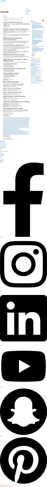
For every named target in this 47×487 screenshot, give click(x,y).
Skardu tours (14, 124)
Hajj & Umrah (28, 10)
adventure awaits (5, 117)
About (27, 13)
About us (1, 148)
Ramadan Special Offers (33, 75)
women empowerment (24, 126)
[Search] (43, 20)
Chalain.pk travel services (24, 118)
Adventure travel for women (12, 117)
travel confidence (26, 125)
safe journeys (22, 123)
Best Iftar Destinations (38, 58)
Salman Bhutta (7, 25)
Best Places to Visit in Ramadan (34, 59)
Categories (33, 53)
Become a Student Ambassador (4, 151)
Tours (27, 9)
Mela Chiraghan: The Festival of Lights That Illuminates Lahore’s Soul (38, 26)
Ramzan (41, 76)
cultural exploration (19, 119)
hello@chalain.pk (3, 1)
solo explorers (22, 124)
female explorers (23, 120)
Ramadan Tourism (37, 75)
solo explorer (18, 124)
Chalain (17, 118)
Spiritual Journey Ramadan (33, 80)
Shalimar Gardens (38, 78)
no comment (6, 27)
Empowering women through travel (11, 120)
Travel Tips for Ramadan (33, 81)
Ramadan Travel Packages (38, 76)
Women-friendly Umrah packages (7, 127)
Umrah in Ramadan (37, 81)
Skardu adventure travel (8, 124)
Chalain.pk (7, 115)
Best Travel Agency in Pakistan (36, 60)
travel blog (22, 125)
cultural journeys (24, 119)
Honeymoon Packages (3, 145)
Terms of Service (17, 484)
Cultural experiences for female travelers (11, 119)
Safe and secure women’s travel (16, 123)
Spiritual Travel (19, 125)
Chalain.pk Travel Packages (35, 64)
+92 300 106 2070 (3, 0)
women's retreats (24, 127)
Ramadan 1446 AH (37, 74)
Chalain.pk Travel (34, 62)
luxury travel (14, 122)
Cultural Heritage (34, 69)
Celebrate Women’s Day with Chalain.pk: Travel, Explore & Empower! (37, 49)
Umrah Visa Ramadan (42, 81)
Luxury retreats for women (9, 122)
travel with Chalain (5, 126)
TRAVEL (5, 20)
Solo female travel (26, 124)
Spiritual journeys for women (13, 125)
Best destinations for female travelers (21, 117)
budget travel (14, 118)
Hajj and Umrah (33, 70)
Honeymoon (28, 11)
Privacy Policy (12, 484)
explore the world (18, 120)
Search (32, 19)
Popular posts (34, 21)
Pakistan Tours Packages (3, 142)
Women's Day (20, 127)
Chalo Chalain (38, 66)
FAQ (0, 157)
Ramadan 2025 (40, 74)
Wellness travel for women (17, 126)
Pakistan (25, 122)
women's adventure (15, 127)
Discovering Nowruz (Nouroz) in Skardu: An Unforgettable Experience (37, 41)
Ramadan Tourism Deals (33, 76)
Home (27, 8)
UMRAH (33, 55)
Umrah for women (10, 126)
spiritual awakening (5, 125)
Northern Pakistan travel (19, 122)
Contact (27, 14)
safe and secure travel (8, 123)
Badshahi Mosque (9, 94)
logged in (8, 139)
